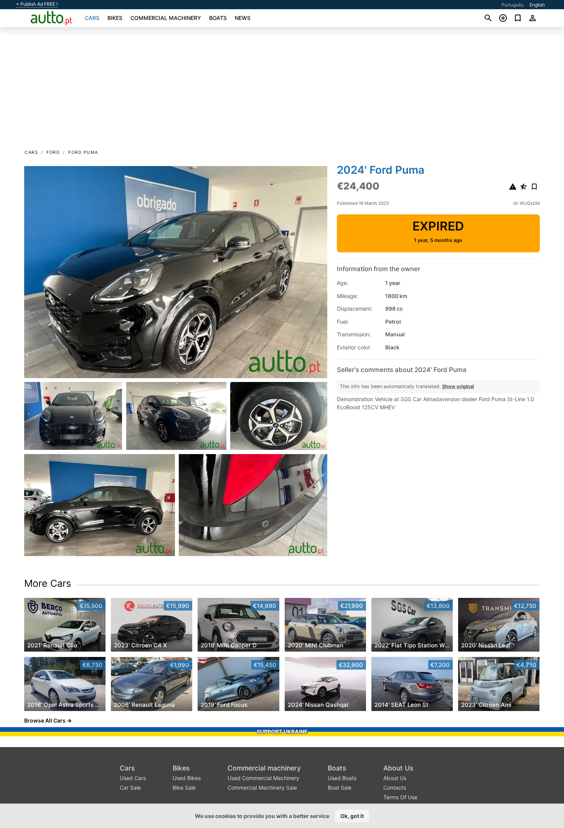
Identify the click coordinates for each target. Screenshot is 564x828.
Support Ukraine (282, 731)
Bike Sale (184, 787)
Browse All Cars (45, 720)
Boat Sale (339, 787)
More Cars (47, 583)
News (243, 18)
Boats (218, 18)
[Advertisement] (282, 90)
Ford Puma (83, 152)
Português (512, 5)
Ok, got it (352, 816)
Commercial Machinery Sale (262, 787)
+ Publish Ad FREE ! (37, 4)
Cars (92, 18)
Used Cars (133, 778)
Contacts (394, 787)
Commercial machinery (165, 18)
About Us (398, 768)
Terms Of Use (400, 797)
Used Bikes (187, 778)
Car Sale (130, 787)
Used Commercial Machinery (263, 778)
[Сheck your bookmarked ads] (517, 18)
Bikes (114, 18)
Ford (53, 152)
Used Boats (342, 778)
